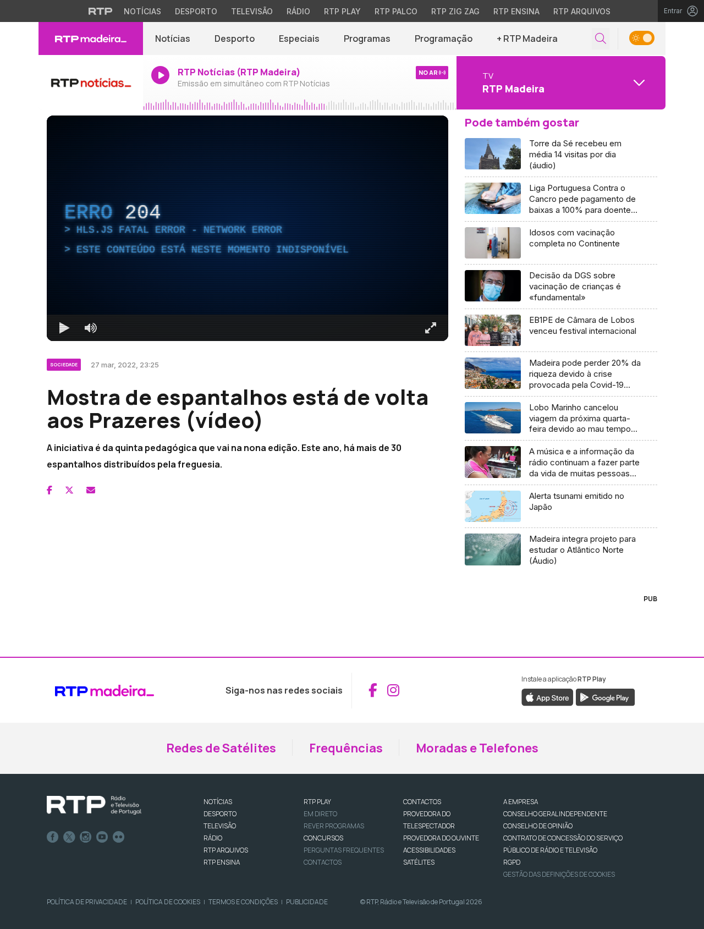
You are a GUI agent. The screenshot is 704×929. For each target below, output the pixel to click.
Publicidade (307, 901)
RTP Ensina (516, 11)
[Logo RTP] (94, 805)
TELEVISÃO (220, 826)
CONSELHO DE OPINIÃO (538, 826)
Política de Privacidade (87, 901)
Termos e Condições (243, 901)
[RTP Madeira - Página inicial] (90, 38)
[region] (247, 228)
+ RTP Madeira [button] (527, 38)
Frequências (346, 748)
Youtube (102, 837)
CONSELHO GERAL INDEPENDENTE (555, 813)
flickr (119, 837)
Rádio (298, 11)
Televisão (252, 11)
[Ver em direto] (90, 82)
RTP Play (342, 11)
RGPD (511, 862)
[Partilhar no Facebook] (49, 490)
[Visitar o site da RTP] (101, 11)
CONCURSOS (323, 838)
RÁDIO (213, 838)
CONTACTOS (422, 801)
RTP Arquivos (581, 11)
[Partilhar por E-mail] (90, 490)
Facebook (53, 837)
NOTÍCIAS (218, 801)
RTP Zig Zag (455, 11)
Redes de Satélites (221, 748)
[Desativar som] (91, 328)
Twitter (69, 837)
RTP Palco (396, 11)
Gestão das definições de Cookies (559, 874)
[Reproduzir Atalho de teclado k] (64, 328)
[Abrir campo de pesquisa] (600, 39)
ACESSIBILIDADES (429, 850)
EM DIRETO (320, 813)
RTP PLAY (317, 801)
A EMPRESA (520, 801)
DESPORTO (220, 813)
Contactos (323, 862)
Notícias (142, 11)
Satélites (419, 862)
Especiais (299, 38)
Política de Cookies (167, 901)
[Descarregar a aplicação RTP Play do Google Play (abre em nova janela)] (605, 697)
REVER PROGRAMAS (334, 826)
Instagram (86, 837)
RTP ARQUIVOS (226, 850)
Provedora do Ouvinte (441, 838)
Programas (367, 38)
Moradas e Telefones (477, 748)
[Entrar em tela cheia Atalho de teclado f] (430, 328)
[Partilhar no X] (69, 490)
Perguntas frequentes (344, 850)
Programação (443, 38)
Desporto (196, 11)
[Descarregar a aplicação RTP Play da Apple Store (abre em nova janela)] (547, 697)
